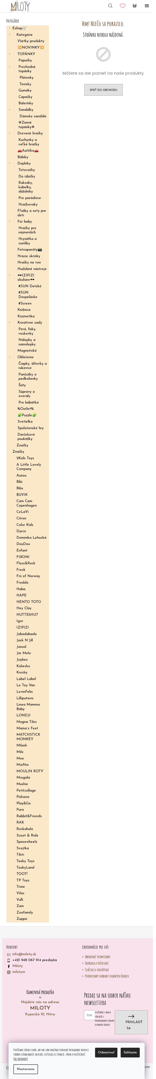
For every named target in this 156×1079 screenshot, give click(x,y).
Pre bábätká (28, 403)
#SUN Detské (29, 286)
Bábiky (22, 157)
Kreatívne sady (29, 323)
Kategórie (24, 35)
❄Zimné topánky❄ (26, 125)
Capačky (25, 97)
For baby (24, 222)
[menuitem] (27, 458)
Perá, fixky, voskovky (27, 331)
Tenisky (25, 84)
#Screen (24, 304)
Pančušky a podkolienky (28, 377)
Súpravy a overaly (26, 394)
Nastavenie (26, 1069)
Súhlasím (130, 1052)
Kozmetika (26, 316)
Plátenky (27, 78)
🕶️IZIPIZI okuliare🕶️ (26, 278)
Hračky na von (29, 262)
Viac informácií (20, 1059)
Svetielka (24, 422)
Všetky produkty (30, 41)
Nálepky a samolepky (27, 342)
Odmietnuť (106, 1052)
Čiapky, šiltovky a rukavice (32, 366)
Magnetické (27, 351)
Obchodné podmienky (97, 956)
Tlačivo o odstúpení (97, 969)
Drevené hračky (30, 133)
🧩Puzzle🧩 (27, 415)
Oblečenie (25, 357)
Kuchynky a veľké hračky (28, 142)
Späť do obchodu (103, 90)
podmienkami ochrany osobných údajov (104, 1022)
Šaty (22, 385)
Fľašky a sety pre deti (31, 213)
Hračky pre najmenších (27, 230)
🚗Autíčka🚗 (28, 151)
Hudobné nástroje (32, 269)
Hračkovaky (28, 205)
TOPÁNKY (26, 54)
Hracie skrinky (28, 256)
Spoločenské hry (30, 428)
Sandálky (25, 110)
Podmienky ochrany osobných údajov (107, 976)
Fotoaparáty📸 (29, 250)
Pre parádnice (29, 198)
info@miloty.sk (24, 954)
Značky (22, 445)
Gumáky (24, 90)
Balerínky (25, 103)
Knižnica (23, 310)
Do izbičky (26, 176)
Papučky (25, 60)
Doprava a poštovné (96, 963)
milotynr (18, 972)
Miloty (17, 966)
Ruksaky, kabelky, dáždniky (25, 187)
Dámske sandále (33, 116)
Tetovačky (26, 170)
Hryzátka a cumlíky (27, 241)
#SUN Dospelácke (27, 295)
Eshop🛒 (19, 28)
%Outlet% (25, 409)
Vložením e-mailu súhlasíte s (104, 1018)
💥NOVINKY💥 (30, 48)
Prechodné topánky (27, 69)
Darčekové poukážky (26, 437)
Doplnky (24, 163)
